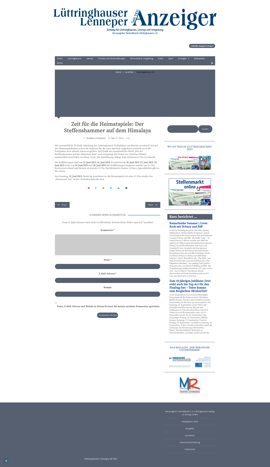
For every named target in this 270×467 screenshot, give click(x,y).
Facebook (96, 188)
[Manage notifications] (6, 461)
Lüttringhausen (74, 58)
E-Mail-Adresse (107, 273)
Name (107, 259)
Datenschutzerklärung (190, 442)
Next (150, 204)
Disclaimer (190, 435)
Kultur (160, 58)
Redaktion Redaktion (96, 138)
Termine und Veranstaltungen (111, 58)
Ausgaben (189, 428)
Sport (170, 58)
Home (60, 58)
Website (108, 287)
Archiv (60, 63)
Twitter (111, 188)
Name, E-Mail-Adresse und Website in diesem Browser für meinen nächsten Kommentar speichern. (108, 306)
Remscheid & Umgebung (141, 58)
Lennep (89, 58)
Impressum (190, 449)
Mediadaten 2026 (190, 421)
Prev (64, 204)
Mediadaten (199, 58)
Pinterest (89, 188)
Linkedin (119, 188)
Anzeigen (182, 58)
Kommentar (108, 230)
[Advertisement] (135, 94)
